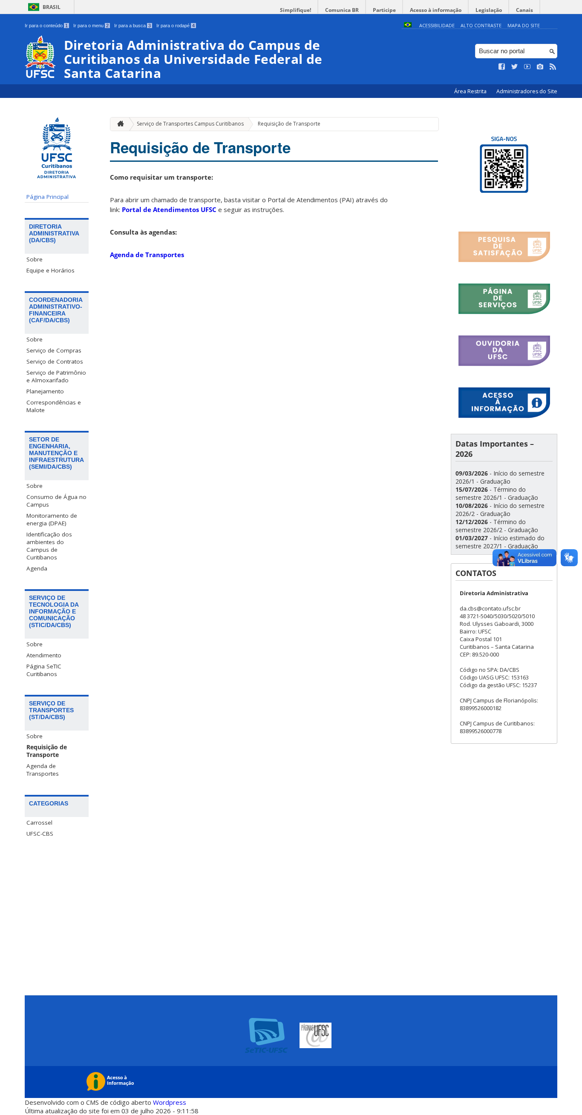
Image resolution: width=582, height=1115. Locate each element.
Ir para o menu (91, 25)
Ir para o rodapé (175, 25)
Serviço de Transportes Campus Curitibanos (190, 123)
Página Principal (47, 197)
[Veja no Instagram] (540, 66)
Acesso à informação (435, 10)
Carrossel (39, 822)
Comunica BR (342, 10)
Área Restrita (471, 91)
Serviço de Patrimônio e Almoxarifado (56, 376)
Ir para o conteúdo (46, 25)
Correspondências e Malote (53, 406)
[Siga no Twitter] (514, 66)
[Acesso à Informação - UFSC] (504, 417)
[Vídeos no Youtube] (527, 66)
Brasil (52, 7)
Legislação (488, 10)
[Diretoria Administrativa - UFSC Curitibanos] (504, 209)
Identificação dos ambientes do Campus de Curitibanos (49, 545)
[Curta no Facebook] (501, 66)
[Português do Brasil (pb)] (408, 25)
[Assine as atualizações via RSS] (553, 66)
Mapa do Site (523, 25)
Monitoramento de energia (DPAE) (51, 519)
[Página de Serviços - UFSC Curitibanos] (504, 313)
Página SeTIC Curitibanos (43, 670)
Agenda (36, 568)
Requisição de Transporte (46, 751)
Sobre (34, 259)
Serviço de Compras (53, 350)
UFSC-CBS (39, 833)
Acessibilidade (437, 25)
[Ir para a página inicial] (118, 124)
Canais (524, 10)
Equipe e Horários (50, 270)
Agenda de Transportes (42, 769)
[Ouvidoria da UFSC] (504, 365)
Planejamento (45, 391)
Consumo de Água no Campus (56, 500)
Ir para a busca (132, 25)
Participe (384, 10)
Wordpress (169, 1102)
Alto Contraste (481, 25)
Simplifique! (295, 10)
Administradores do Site (526, 91)
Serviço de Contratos (54, 361)
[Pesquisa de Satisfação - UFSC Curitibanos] (504, 261)
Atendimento (43, 655)
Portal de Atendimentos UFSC (169, 209)
